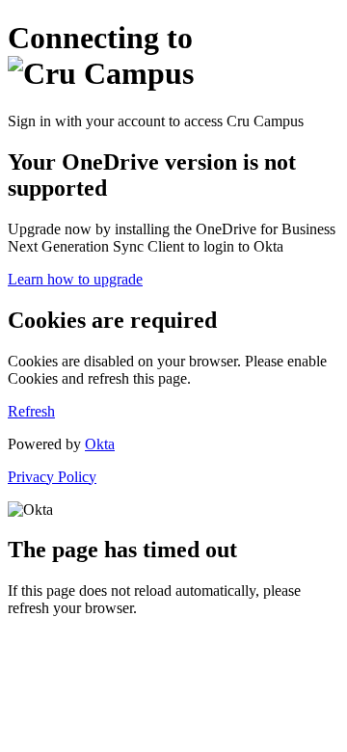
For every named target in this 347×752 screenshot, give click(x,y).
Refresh (31, 411)
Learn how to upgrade (75, 279)
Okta (100, 444)
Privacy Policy (52, 477)
